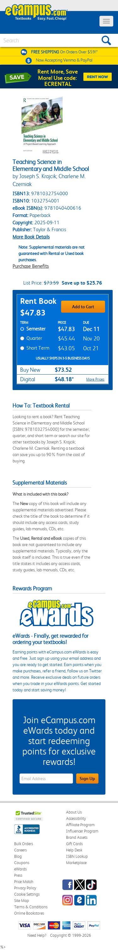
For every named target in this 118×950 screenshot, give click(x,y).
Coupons (21, 862)
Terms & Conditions (31, 907)
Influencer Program (82, 831)
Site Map (21, 900)
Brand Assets (76, 837)
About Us (74, 812)
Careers (20, 850)
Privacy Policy (25, 888)
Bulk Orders (23, 843)
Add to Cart (83, 306)
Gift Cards (74, 843)
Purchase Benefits (31, 266)
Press (18, 875)
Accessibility (76, 818)
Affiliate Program (80, 824)
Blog (18, 856)
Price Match (23, 881)
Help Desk (74, 850)
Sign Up (87, 778)
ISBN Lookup (77, 856)
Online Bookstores (29, 913)
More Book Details (31, 237)
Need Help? (36, 935)
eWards (20, 869)
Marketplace (76, 862)
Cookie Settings (27, 894)
